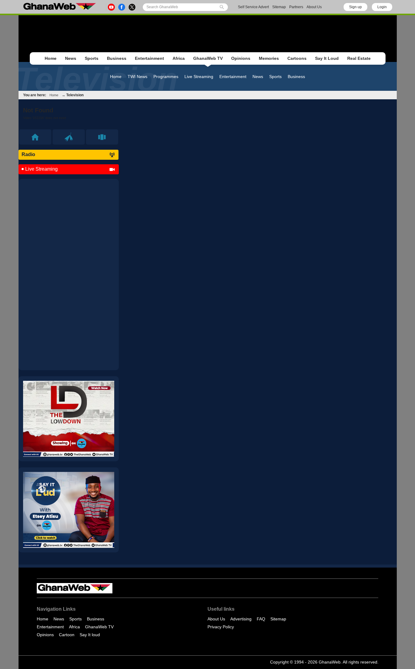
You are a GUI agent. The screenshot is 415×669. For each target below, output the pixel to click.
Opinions (240, 58)
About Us (314, 7)
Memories (269, 58)
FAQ (261, 618)
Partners (296, 7)
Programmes (165, 76)
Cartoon (66, 634)
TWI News (137, 76)
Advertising (241, 618)
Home (51, 58)
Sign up (355, 7)
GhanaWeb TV (208, 58)
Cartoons (297, 58)
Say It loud (90, 634)
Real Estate (359, 58)
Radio (28, 154)
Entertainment (149, 58)
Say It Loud (327, 58)
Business (116, 58)
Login (382, 7)
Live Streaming (198, 76)
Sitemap (279, 7)
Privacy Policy (221, 626)
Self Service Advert (253, 7)
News (70, 58)
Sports (91, 58)
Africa (179, 58)
